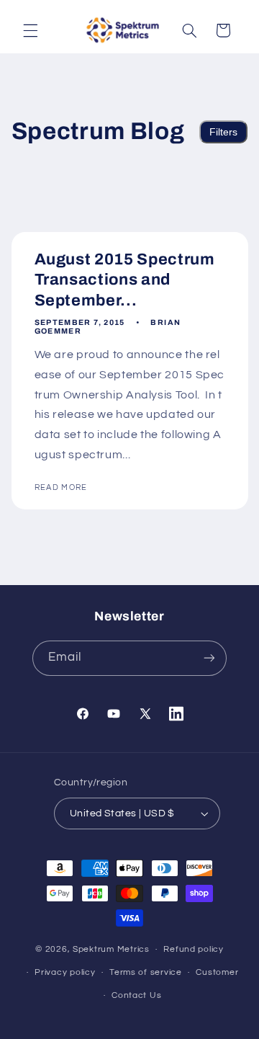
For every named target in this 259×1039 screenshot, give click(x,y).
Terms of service (145, 972)
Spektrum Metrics (111, 949)
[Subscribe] (209, 658)
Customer (217, 972)
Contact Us (136, 995)
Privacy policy (65, 972)
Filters (223, 132)
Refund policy (193, 949)
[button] (30, 30)
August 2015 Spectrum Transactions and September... (124, 280)
